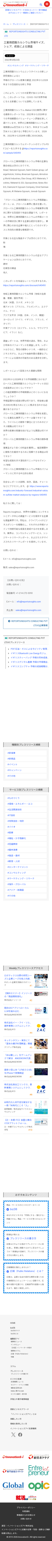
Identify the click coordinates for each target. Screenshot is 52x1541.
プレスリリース (19, 24)
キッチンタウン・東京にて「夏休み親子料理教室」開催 (18, 1042)
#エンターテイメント (17, 867)
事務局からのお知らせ (26, 1515)
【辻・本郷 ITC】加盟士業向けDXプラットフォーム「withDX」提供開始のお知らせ (18, 1122)
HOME (12, 1323)
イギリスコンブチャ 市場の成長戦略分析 (30, 666)
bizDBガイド (15, 1331)
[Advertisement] (26, 701)
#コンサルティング (16, 66)
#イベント (12, 764)
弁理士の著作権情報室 (19, 1399)
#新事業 (11, 753)
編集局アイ (14, 1339)
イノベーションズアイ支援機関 (23, 1428)
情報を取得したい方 (18, 1424)
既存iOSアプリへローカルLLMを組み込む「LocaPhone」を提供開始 (17, 1010)
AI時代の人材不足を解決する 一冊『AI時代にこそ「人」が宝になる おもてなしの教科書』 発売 (18, 1104)
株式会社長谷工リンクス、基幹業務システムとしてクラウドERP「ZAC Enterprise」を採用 (18, 1086)
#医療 (10, 832)
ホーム (6, 24)
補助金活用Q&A (16, 1388)
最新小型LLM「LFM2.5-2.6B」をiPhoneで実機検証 (18, 1071)
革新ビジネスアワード (19, 1409)
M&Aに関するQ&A (17, 1391)
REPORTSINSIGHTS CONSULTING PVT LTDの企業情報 (29, 623)
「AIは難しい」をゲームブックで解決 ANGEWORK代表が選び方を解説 (18, 1057)
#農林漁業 (12, 850)
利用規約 (26, 1511)
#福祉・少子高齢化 (16, 838)
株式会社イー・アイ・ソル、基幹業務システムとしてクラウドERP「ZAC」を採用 (18, 1024)
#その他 (11, 776)
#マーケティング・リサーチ (37, 66)
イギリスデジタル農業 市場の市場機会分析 (31, 662)
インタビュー (15, 1345)
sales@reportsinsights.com (28, 610)
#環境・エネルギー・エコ (19, 804)
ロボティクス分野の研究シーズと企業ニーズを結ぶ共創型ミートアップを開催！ (18, 977)
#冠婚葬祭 (12, 844)
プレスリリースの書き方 (23, 1238)
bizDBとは (14, 1334)
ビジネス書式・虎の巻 (19, 1394)
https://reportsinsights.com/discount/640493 (24, 285)
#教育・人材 (13, 861)
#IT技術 (11, 815)
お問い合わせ (26, 1519)
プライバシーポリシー (26, 1508)
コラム (13, 1366)
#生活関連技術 (14, 809)
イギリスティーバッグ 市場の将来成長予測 (31, 657)
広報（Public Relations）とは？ (27, 1271)
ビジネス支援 (15, 1379)
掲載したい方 (15, 1419)
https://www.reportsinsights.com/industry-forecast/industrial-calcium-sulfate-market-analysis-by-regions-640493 (25, 490)
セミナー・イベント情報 (19, 1385)
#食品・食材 (13, 855)
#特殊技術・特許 (15, 821)
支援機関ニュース (17, 1382)
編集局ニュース (16, 1342)
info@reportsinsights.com (29, 601)
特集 (12, 1357)
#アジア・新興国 (15, 890)
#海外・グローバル (16, 884)
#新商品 (11, 758)
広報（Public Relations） (20, 1354)
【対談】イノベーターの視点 (21, 1348)
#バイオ (11, 827)
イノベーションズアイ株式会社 (20, 1526)
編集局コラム (15, 1351)
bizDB (13, 1209)
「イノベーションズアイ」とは (23, 1414)
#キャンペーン (14, 770)
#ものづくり (13, 798)
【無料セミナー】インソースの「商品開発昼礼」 (18, 995)
